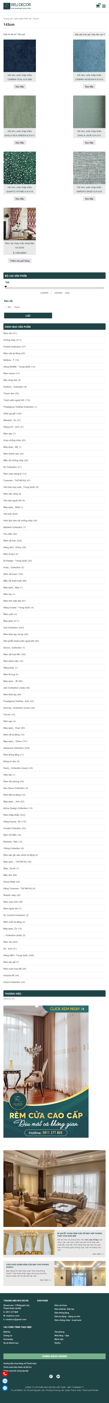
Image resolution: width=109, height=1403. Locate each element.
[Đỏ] (5, 307)
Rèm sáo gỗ (9, 961)
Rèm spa (7, 721)
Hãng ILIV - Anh (11, 426)
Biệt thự (6, 1332)
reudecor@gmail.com (16, 1319)
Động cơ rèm (9, 761)
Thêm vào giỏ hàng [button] (20, 260)
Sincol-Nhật (9, 881)
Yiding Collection (11, 848)
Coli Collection (10, 627)
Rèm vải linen (10, 573)
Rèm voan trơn (10, 901)
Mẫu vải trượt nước (12, 580)
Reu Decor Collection (14, 787)
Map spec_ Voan (11, 727)
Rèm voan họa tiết (12, 968)
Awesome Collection (13, 747)
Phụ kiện (7, 533)
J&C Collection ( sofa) (14, 687)
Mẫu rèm (7, 874)
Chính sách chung (54, 1356)
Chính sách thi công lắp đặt (15, 1371)
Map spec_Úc (10, 928)
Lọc (28, 315)
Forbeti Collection (12, 346)
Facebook (51, 1376)
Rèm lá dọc (9, 553)
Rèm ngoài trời (10, 908)
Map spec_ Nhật (11, 507)
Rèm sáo (7, 433)
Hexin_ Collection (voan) (15, 767)
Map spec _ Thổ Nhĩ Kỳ (15, 861)
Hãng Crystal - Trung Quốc (16, 607)
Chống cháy (9, 339)
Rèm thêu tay (10, 694)
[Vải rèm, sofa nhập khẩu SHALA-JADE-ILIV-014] (89, 111)
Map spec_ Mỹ (10, 446)
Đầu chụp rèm (10, 379)
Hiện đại (7, 774)
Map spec (8, 620)
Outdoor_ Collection (13, 386)
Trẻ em (7, 714)
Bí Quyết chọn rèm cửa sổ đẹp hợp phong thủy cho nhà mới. (79, 1234)
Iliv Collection (10, 466)
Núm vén (7, 333)
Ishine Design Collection (15, 808)
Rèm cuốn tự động (12, 921)
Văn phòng (59, 1332)
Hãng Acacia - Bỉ (11, 821)
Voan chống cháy (12, 440)
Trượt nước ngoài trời (13, 399)
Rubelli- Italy (9, 894)
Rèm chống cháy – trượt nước (67, 1320)
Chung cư (7, 1335)
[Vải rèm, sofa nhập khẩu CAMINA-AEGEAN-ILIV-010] (89, 56)
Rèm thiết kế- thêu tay (64, 1309)
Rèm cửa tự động (11, 353)
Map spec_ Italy (11, 587)
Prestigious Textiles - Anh (16, 701)
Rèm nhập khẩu (11, 814)
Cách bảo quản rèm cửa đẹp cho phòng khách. (27, 1265)
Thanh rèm (8, 393)
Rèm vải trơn (9, 540)
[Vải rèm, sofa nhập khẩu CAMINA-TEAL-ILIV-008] (20, 56)
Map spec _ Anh (11, 801)
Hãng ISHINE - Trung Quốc (17, 366)
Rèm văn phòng (11, 781)
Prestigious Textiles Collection (18, 406)
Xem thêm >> (97, 1254)
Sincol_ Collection (12, 647)
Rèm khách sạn (11, 453)
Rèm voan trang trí (12, 473)
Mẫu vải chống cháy (13, 460)
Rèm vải (7, 941)
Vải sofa (7, 513)
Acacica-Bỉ (8, 975)
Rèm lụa (7, 593)
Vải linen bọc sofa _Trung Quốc (19, 486)
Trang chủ (8, 18)
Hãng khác (8, 667)
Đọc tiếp (20, 86)
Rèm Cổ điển (9, 834)
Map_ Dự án (9, 868)
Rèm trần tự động (12, 794)
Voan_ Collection (12, 567)
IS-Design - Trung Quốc (15, 560)
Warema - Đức (10, 841)
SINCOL (7, 998)
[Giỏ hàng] (98, 6)
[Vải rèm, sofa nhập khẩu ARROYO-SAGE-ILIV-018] (89, 168)
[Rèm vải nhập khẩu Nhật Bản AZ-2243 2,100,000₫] (20, 224)
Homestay (8, 1339)
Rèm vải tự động (11, 734)
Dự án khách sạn (10, 1343)
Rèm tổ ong (9, 674)
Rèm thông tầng (11, 754)
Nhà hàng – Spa (61, 1335)
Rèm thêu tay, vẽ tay (13, 634)
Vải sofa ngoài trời (12, 500)
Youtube (58, 1376)
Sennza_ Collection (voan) (16, 707)
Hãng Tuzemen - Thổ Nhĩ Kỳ (17, 888)
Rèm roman (9, 373)
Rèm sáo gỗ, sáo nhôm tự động (19, 854)
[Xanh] (12, 307)
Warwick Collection (12, 527)
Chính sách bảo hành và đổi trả (17, 1367)
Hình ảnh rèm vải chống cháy (18, 520)
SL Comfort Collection (14, 915)
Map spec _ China (12, 741)
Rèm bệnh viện (11, 660)
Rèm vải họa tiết (11, 654)
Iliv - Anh (7, 948)
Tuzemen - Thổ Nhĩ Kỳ (14, 480)
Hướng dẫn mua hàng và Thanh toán (19, 1363)
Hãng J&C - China (12, 547)
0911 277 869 (12, 1312)
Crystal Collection (12, 828)
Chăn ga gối (9, 413)
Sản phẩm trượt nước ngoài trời (18, 640)
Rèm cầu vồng (10, 493)
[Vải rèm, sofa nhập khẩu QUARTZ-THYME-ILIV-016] (20, 168)
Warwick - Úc (9, 420)
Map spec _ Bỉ (10, 680)
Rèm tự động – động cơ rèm (67, 1316)
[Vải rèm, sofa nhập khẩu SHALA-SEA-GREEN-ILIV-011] (20, 111)
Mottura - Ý (8, 359)
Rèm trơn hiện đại (12, 600)
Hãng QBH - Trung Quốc (15, 955)
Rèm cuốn (8, 614)
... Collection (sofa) (12, 935)
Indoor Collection (11, 981)
